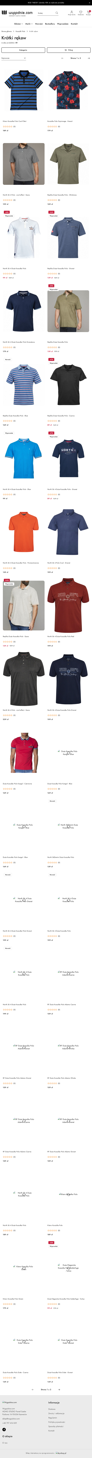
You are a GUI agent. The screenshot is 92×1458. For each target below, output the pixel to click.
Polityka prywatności (56, 1422)
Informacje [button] (54, 1402)
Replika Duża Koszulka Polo (57, 342)
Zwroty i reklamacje (56, 1413)
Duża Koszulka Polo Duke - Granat (60, 1372)
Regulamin (52, 1417)
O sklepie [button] (7, 1436)
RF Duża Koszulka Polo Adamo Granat (17, 1078)
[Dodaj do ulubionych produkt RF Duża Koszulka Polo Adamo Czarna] (86, 948)
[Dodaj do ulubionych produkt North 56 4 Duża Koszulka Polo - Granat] (86, 433)
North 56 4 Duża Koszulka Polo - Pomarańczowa (21, 563)
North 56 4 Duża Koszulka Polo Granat (61, 710)
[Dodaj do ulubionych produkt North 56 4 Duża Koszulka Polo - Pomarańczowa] (42, 507)
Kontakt (51, 1430)
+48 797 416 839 (9, 1423)
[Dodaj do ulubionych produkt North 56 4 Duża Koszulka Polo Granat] (86, 654)
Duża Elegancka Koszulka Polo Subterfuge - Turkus (65, 1299)
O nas (4, 1442)
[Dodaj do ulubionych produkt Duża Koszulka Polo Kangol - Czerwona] (42, 728)
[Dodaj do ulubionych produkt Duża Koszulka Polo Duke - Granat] (86, 1316)
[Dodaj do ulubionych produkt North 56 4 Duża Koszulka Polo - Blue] (42, 433)
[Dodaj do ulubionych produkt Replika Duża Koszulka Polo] (86, 286)
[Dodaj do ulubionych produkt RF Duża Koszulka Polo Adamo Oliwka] (86, 1022)
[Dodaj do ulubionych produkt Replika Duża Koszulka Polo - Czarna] (86, 360)
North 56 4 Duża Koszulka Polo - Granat (62, 489)
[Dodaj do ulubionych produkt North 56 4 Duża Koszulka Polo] (42, 212)
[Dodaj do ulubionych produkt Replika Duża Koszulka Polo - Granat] (86, 212)
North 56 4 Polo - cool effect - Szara (16, 195)
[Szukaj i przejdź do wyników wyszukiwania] (56, 13)
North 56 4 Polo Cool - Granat (58, 563)
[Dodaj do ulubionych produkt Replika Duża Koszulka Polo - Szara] (42, 580)
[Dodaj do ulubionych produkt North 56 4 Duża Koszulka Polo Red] (86, 580)
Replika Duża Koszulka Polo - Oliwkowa (62, 195)
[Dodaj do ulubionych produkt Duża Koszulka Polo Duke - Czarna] (42, 1316)
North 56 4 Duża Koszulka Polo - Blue (17, 489)
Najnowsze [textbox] (5, 58)
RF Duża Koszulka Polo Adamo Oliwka (61, 1078)
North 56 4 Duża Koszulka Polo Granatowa (19, 342)
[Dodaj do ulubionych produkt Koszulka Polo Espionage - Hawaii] (86, 65)
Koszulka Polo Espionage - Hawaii (60, 121)
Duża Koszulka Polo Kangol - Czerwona (17, 783)
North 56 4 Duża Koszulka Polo (14, 268)
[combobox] (13, 58)
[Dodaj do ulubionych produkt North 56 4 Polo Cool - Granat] (86, 507)
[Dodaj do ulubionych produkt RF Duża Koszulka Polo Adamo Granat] (42, 1022)
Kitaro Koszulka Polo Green (13, 1299)
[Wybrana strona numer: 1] (75, 58)
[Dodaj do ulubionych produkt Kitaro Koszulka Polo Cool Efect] (42, 65)
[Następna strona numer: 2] (89, 58)
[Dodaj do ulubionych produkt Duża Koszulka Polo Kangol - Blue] (86, 728)
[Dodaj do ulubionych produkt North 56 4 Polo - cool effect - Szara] (42, 139)
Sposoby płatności (55, 1426)
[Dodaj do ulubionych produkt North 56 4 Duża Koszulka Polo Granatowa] (42, 286)
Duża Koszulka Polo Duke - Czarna (15, 1372)
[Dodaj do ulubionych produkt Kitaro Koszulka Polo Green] (42, 1243)
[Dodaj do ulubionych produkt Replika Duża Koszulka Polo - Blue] (42, 360)
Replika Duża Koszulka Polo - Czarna (61, 416)
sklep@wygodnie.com (11, 1418)
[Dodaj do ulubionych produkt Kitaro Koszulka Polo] (86, 1169)
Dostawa (51, 1409)
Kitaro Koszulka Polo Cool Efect (14, 121)
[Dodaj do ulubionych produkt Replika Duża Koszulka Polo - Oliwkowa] (86, 139)
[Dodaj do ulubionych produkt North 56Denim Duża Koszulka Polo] (86, 801)
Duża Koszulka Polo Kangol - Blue (59, 783)
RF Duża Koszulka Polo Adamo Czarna (61, 1004)
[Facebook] (4, 1429)
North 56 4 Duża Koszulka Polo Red (60, 636)
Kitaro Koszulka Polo (55, 1225)
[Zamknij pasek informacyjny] (89, 3)
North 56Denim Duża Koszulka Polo (60, 857)
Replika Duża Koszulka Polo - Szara (16, 636)
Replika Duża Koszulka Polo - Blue (15, 416)
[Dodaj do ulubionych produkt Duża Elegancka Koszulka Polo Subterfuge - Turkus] (86, 1243)
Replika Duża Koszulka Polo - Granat (60, 268)
